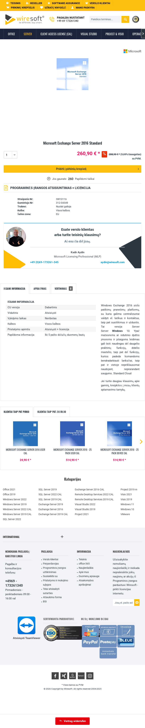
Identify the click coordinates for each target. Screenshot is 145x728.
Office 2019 (9, 494)
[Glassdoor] (72, 675)
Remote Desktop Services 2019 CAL (94, 499)
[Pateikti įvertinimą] (72, 147)
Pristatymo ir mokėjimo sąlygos (55, 582)
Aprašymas (40, 288)
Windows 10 (127, 509)
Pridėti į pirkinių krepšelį (71, 169)
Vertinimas (63, 288)
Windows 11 (127, 504)
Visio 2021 (126, 494)
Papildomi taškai (84, 178)
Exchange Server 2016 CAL (89, 489)
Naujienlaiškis (86, 567)
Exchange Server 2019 (51, 504)
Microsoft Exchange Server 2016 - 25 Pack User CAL (72, 451)
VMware (125, 514)
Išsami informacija (14, 288)
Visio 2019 (126, 499)
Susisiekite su (50, 576)
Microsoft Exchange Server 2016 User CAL (25, 451)
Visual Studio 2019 (85, 509)
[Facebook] (55, 675)
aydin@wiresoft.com (113, 262)
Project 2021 (82, 514)
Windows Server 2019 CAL (17, 514)
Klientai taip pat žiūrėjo (51, 412)
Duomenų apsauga (89, 576)
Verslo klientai (50, 559)
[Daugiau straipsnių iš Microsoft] (132, 51)
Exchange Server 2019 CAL (53, 514)
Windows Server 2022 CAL (17, 509)
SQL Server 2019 (48, 489)
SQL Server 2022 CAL (50, 494)
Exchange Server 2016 (51, 509)
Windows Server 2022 (15, 499)
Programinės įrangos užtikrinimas (54, 570)
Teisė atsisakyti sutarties (51, 591)
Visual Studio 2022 (85, 504)
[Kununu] (81, 675)
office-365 (84, 563)
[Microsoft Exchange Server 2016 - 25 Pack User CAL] (72, 433)
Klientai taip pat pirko (16, 412)
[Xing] (63, 675)
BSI (45, 601)
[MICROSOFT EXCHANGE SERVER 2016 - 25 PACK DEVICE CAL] (119, 433)
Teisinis (83, 559)
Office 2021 (9, 489)
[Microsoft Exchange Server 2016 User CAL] (25, 433)
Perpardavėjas (51, 563)
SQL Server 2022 (12, 519)
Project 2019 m (129, 489)
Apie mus (84, 572)
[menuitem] (20, 7)
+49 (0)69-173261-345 (44, 262)
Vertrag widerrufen (75, 721)
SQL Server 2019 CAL (50, 499)
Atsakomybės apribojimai (86, 582)
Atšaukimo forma (52, 597)
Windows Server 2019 (15, 504)
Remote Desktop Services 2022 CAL (94, 494)
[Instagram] (89, 675)
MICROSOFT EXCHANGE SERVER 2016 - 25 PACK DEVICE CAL (119, 451)
